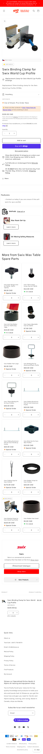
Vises (24, 107)
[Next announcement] (39, 3)
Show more (34, 560)
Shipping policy (21, 746)
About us (7, 638)
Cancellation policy (22, 749)
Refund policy (23, 743)
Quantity (5, 129)
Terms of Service (9, 665)
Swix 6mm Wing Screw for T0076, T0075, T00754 (11, 286)
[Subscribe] (32, 713)
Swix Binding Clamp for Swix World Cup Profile (11, 519)
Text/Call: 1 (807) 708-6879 (13, 642)
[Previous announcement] (4, 3)
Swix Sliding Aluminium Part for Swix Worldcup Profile (11, 442)
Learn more (11, 227)
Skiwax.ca (14, 743)
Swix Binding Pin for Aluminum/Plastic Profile (31, 364)
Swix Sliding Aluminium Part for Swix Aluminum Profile (31, 403)
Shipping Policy (9, 656)
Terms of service (10, 746)
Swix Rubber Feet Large (11, 363)
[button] (4, 11)
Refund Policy (8, 651)
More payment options (21, 151)
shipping (15, 117)
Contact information (33, 746)
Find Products (9, 669)
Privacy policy (32, 743)
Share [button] (6, 178)
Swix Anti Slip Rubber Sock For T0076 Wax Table (10, 325)
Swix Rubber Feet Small (31, 518)
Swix (21, 554)
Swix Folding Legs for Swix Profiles (10, 481)
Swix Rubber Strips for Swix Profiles (31, 481)
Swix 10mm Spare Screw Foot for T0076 (30, 285)
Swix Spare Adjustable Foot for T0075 (31, 325)
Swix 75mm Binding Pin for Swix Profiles (11, 402)
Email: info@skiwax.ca (11, 647)
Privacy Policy (8, 660)
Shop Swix (22, 571)
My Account (8, 674)
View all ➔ (21, 211)
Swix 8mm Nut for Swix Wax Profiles (31, 441)
